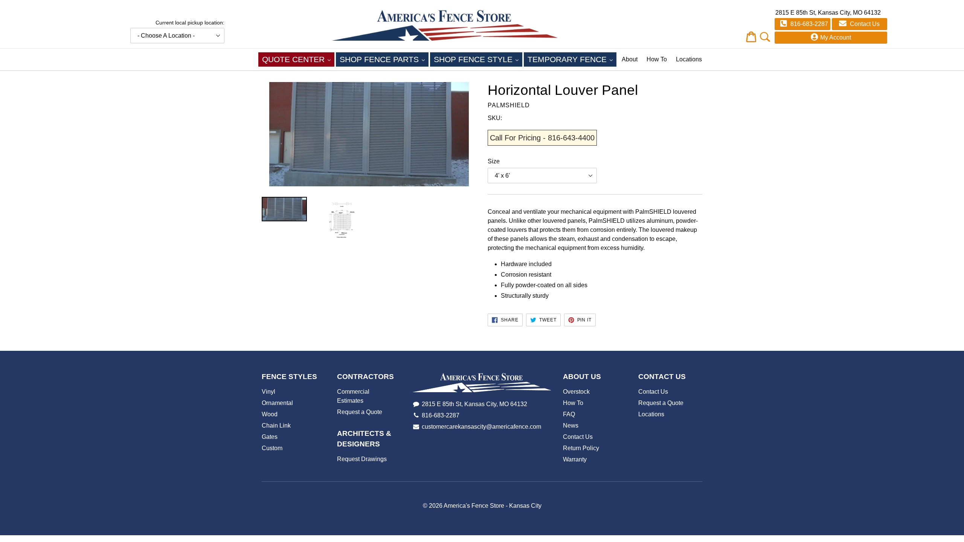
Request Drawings (362, 459)
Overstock (576, 391)
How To (657, 59)
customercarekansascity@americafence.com (481, 426)
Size (494, 161)
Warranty (575, 459)
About (630, 59)
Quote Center (298, 59)
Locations (689, 59)
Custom (272, 448)
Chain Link (276, 425)
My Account (835, 37)
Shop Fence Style (478, 59)
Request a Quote (359, 412)
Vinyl (268, 391)
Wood (270, 414)
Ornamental (277, 403)
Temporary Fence (572, 59)
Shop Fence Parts (384, 59)
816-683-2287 (808, 24)
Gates (270, 437)
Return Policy (581, 448)
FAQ (569, 414)
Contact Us (864, 24)
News (570, 425)
